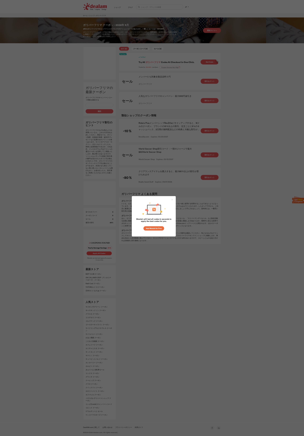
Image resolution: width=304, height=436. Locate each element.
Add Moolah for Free (154, 228)
